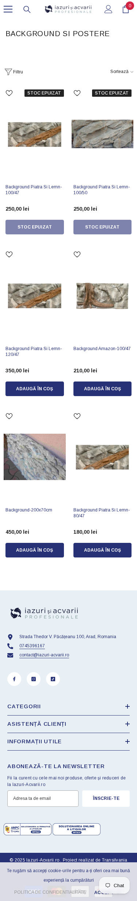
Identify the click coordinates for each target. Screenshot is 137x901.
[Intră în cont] (108, 9)
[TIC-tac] (53, 679)
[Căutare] (27, 9)
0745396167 (32, 645)
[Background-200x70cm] (35, 457)
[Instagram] (34, 679)
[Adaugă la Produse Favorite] (9, 93)
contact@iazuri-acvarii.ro (44, 654)
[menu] (8, 9)
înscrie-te (106, 798)
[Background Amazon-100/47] (103, 295)
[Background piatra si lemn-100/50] (103, 134)
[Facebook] (14, 679)
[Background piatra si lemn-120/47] (35, 295)
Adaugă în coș (34, 388)
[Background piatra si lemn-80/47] (103, 457)
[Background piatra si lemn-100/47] (35, 134)
